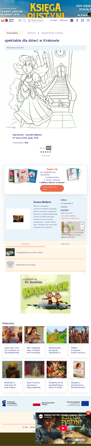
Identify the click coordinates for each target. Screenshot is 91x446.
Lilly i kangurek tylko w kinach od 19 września (33, 350)
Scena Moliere (42, 202)
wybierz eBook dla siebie (49, 188)
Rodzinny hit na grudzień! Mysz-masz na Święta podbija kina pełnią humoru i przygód (56, 388)
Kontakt (54, 20)
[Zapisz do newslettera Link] (82, 20)
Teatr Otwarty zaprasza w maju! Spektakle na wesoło (34, 386)
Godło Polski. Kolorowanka (25, 265)
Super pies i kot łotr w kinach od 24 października (11, 350)
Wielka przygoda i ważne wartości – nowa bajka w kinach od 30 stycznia (78, 354)
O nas (25, 427)
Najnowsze (65, 244)
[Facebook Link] (77, 20)
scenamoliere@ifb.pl (68, 216)
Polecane (25, 244)
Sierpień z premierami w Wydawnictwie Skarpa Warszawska (78, 387)
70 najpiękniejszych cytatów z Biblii (29, 253)
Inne (72, 380)
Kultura (7, 380)
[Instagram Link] (72, 20)
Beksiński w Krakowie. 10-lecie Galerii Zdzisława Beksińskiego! (10, 387)
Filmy (6, 345)
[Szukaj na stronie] (24, 20)
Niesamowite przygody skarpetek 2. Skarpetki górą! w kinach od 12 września (56, 354)
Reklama (64, 20)
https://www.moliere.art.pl (70, 218)
